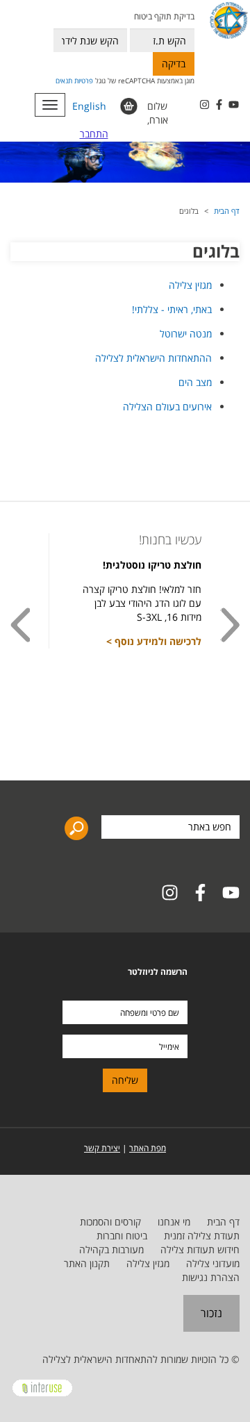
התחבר (94, 133)
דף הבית (227, 211)
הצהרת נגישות (211, 1277)
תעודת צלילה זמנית (202, 1235)
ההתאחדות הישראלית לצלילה (153, 358)
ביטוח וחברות (122, 1235)
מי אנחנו (174, 1221)
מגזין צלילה (190, 285)
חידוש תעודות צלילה (200, 1249)
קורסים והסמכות (110, 1221)
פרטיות (83, 80)
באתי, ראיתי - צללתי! (172, 309)
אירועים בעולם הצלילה (167, 406)
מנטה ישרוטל (186, 333)
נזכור (211, 1313)
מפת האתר (147, 1148)
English (89, 105)
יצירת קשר (102, 1148)
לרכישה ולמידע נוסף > (153, 641)
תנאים (64, 80)
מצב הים (195, 382)
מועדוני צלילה (213, 1263)
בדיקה (173, 63)
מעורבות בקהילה (111, 1249)
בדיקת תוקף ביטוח (164, 16)
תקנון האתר (87, 1263)
